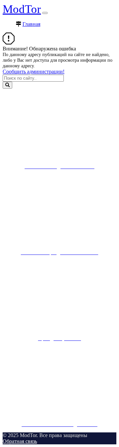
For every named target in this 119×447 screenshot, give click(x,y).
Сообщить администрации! (33, 71)
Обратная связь (20, 441)
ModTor (22, 9)
